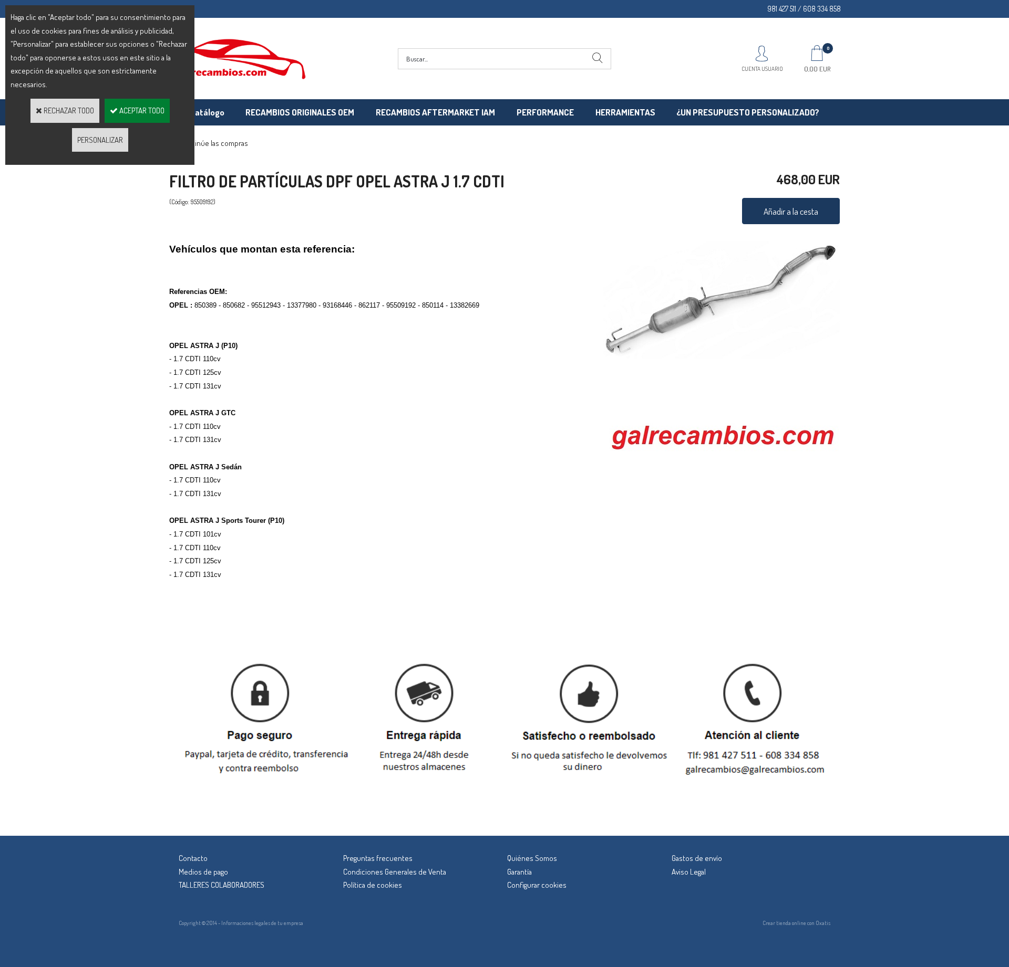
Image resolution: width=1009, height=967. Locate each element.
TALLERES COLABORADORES (221, 885)
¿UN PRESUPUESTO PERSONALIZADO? (747, 112)
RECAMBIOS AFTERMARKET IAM (435, 112)
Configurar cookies (537, 885)
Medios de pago (203, 872)
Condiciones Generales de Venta (394, 872)
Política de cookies (372, 885)
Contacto (193, 858)
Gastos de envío (697, 858)
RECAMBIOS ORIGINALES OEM (299, 112)
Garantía (519, 872)
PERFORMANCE (545, 112)
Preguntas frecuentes (378, 858)
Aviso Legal (689, 872)
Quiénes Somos (532, 858)
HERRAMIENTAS (625, 112)
